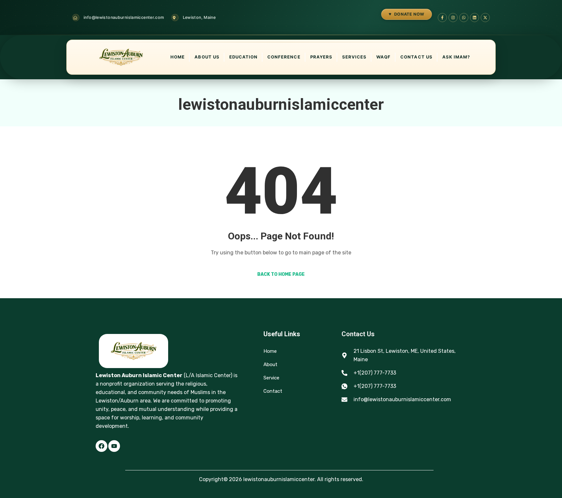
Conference (283, 56)
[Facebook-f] (442, 17)
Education (243, 56)
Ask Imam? (456, 56)
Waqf (383, 56)
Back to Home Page (281, 274)
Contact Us (416, 56)
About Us (206, 56)
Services (354, 56)
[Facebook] (101, 446)
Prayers (321, 56)
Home (177, 56)
